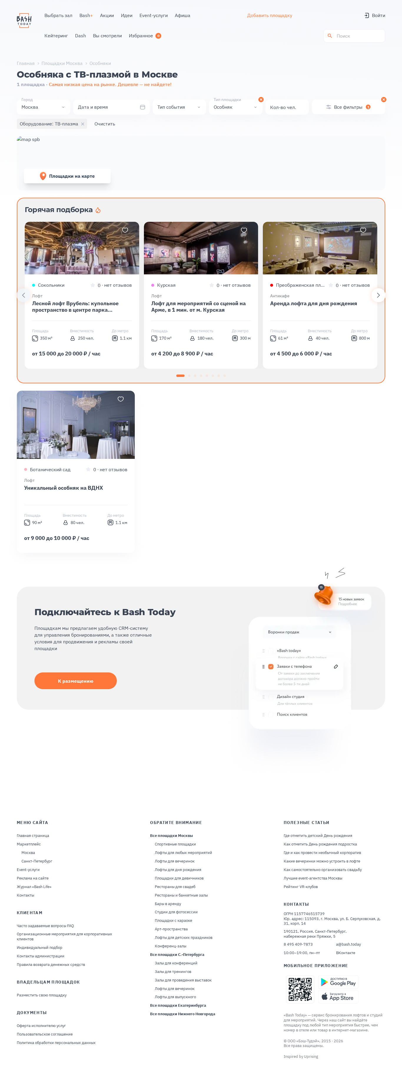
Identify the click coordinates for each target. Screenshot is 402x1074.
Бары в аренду (168, 904)
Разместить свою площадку (42, 995)
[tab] (180, 376)
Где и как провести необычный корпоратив (322, 852)
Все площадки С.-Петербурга (177, 954)
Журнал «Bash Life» (34, 887)
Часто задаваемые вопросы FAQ (45, 926)
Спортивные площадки (175, 844)
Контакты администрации (40, 956)
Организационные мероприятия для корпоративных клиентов (64, 937)
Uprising (311, 1056)
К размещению (75, 681)
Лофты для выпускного (175, 997)
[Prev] (23, 295)
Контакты (25, 895)
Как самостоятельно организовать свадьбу (323, 869)
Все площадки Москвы (171, 835)
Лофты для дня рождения (178, 869)
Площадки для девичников (179, 878)
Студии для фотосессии (176, 912)
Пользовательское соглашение (45, 1034)
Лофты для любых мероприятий (183, 852)
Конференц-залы (170, 946)
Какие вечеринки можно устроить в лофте (322, 861)
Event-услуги (28, 869)
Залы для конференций (176, 963)
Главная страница (33, 835)
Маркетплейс (29, 844)
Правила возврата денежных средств (51, 964)
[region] (201, 295)
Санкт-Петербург (36, 861)
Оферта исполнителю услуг (41, 1025)
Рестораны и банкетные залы (181, 895)
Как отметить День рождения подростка (320, 844)
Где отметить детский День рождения (318, 835)
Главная (26, 63)
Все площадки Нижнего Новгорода (182, 1014)
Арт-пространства (171, 929)
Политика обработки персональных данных (56, 1043)
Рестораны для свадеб (175, 887)
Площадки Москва (62, 63)
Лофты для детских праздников (183, 937)
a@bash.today (348, 944)
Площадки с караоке (173, 920)
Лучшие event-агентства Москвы (313, 878)
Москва (28, 852)
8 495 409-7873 (298, 944)
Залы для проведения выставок (183, 980)
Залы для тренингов (173, 971)
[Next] (378, 295)
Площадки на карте (72, 176)
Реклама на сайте (33, 878)
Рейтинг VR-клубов (301, 887)
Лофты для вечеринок (175, 861)
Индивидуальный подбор (39, 947)
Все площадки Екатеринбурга (178, 1005)
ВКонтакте (345, 953)
